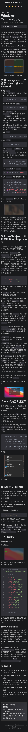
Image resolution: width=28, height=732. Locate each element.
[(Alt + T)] (22, 2)
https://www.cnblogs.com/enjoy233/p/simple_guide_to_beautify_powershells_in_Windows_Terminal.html (15, 682)
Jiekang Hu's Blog (12, 2)
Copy (24, 99)
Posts (7, 12)
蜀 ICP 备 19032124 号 (19, 725)
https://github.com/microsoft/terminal (12, 46)
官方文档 (18, 247)
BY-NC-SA (15, 716)
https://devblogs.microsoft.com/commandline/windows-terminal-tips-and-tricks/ (15, 694)
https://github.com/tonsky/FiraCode (14, 118)
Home (3, 12)
